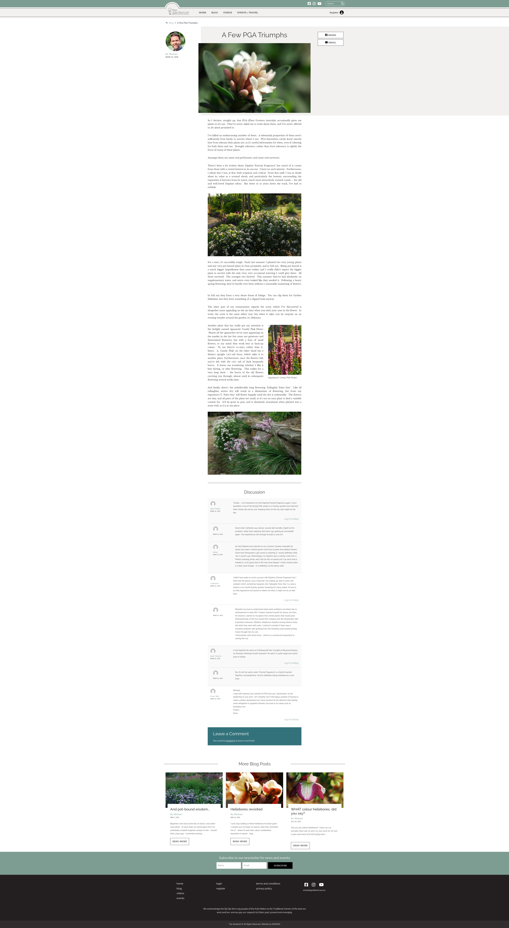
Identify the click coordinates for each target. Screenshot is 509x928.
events (180, 898)
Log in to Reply (291, 519)
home (180, 883)
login (219, 883)
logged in (230, 740)
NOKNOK (276, 924)
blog (179, 888)
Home (202, 12)
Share (331, 35)
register (220, 888)
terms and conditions (268, 883)
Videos (227, 12)
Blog (214, 12)
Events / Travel (247, 12)
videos (180, 893)
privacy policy (264, 888)
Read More (179, 841)
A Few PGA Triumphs (187, 23)
